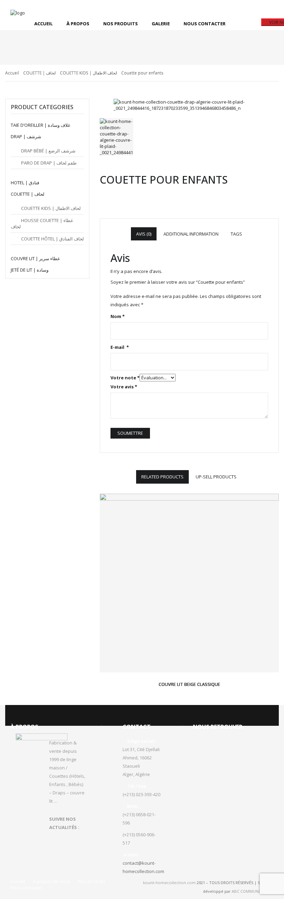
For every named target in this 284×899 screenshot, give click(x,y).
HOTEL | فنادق (25, 182)
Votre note (125, 377)
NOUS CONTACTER (204, 23)
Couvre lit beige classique (189, 684)
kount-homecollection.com (169, 882)
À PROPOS (77, 23)
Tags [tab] (236, 234)
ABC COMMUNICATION (253, 891)
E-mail (119, 347)
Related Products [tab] (162, 477)
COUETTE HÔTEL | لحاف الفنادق (52, 239)
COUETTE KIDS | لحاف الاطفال (88, 73)
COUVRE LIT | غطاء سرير (35, 258)
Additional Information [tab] (191, 234)
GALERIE (161, 23)
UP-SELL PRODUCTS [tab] (216, 477)
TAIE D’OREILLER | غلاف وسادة (40, 125)
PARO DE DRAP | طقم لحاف (49, 163)
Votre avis (123, 387)
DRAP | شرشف (26, 136)
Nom (117, 316)
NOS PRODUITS (120, 23)
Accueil (43, 23)
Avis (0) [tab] (143, 234)
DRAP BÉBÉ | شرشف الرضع (48, 151)
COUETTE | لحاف (39, 73)
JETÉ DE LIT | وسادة (29, 270)
